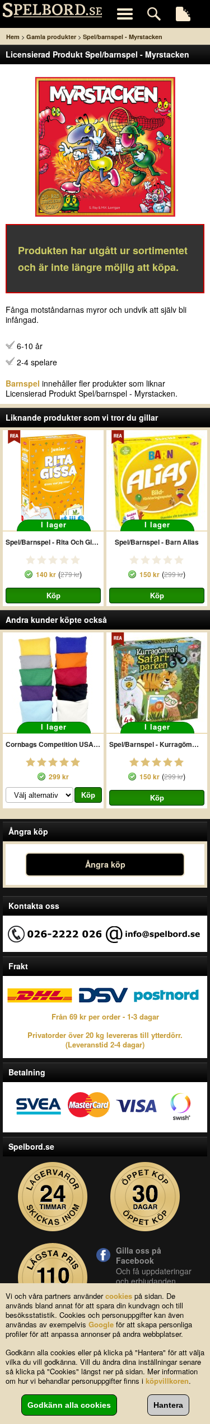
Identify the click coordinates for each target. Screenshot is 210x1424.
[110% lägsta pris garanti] (53, 1278)
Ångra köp (105, 864)
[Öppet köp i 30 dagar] (145, 1197)
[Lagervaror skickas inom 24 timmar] (53, 1197)
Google (101, 1324)
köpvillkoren (167, 1380)
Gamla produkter (51, 36)
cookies (118, 1295)
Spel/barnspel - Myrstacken (122, 36)
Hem (13, 36)
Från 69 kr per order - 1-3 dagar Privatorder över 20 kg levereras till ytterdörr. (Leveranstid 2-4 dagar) (105, 1030)
